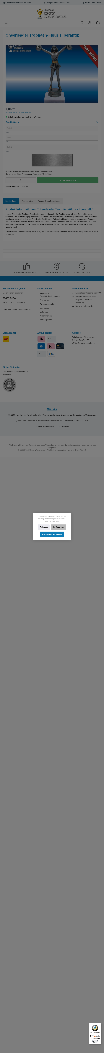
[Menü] (6, 23)
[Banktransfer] (51, 354)
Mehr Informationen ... (52, 521)
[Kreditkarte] (60, 346)
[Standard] (6, 339)
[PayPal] (41, 346)
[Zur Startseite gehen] (52, 13)
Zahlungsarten (46, 320)
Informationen (44, 288)
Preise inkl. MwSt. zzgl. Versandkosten (18, 112)
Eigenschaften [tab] (27, 201)
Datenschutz (45, 300)
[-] (8, 180)
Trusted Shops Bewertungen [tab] (49, 201)
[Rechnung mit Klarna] (51, 346)
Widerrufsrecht (46, 316)
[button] (52, 123)
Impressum (44, 308)
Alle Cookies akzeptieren (52, 534)
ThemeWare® (80, 450)
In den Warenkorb (68, 180)
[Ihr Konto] (89, 23)
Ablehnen (44, 527)
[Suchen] (81, 23)
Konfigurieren (58, 527)
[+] (33, 180)
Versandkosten (51, 445)
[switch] (95, 1041)
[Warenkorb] (98, 23)
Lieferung (44, 312)
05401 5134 (9, 298)
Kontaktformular (24, 309)
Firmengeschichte (47, 304)
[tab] (11, 201)
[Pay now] (41, 339)
